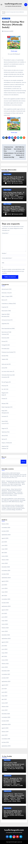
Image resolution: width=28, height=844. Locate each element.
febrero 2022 (5, 663)
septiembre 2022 (6, 638)
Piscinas (4, 385)
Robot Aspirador (6, 407)
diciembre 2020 (6, 713)
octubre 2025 (5, 531)
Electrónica (5, 332)
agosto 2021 (5, 685)
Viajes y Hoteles (6, 442)
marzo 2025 (5, 556)
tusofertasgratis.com (13, 4)
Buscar (4, 457)
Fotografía (4, 345)
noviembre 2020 (6, 717)
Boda (3, 395)
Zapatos (4, 446)
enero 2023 (5, 631)
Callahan (4, 448)
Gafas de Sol (5, 364)
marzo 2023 (5, 624)
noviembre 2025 (6, 527)
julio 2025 (4, 542)
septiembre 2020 (6, 724)
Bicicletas (4, 316)
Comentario (5, 233)
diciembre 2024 (6, 567)
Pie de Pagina (5, 382)
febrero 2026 (5, 524)
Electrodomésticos (6, 328)
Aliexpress (4, 412)
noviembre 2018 (6, 738)
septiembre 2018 (6, 746)
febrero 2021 (5, 706)
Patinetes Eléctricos (7, 375)
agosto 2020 (5, 728)
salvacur (9, 183)
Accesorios (4, 377)
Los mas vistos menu (7, 371)
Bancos (4, 300)
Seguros (4, 428)
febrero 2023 (5, 627)
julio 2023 (4, 613)
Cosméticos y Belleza (7, 303)
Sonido (3, 355)
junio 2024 (4, 588)
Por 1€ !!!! (4, 389)
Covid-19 (4, 423)
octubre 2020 (5, 721)
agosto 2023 (5, 610)
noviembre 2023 (6, 599)
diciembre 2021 (6, 670)
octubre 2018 (5, 742)
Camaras (4, 334)
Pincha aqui (14, 51)
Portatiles (4, 348)
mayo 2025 (5, 549)
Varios (3, 435)
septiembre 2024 (6, 577)
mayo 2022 (5, 653)
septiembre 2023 (6, 606)
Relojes (3, 403)
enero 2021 (5, 710)
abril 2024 (4, 595)
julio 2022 (4, 645)
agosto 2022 (5, 642)
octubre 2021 (5, 678)
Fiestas (3, 398)
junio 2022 (4, 649)
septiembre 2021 (6, 681)
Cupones (4, 307)
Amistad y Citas (6, 292)
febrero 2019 (5, 731)
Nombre (4, 253)
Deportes (4, 314)
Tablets (4, 359)
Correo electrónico (7, 258)
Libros (3, 367)
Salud (3, 421)
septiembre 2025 (6, 534)
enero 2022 (5, 667)
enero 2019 (5, 735)
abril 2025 (4, 552)
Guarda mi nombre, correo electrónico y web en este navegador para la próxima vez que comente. (13, 271)
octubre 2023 (5, 602)
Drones (3, 341)
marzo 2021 (5, 703)
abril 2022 (4, 656)
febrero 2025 (5, 559)
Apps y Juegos (6, 18)
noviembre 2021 (6, 674)
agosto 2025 (5, 538)
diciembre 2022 (6, 635)
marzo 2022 (5, 660)
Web (3, 262)
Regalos (4, 392)
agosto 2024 (5, 581)
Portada (3, 11)
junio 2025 (4, 545)
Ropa (3, 410)
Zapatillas (4, 323)
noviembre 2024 (6, 570)
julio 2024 (4, 584)
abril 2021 (4, 699)
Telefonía (4, 432)
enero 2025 (5, 563)
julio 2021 (4, 688)
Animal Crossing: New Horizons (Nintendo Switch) (13, 25)
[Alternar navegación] (1, 4)
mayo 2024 (5, 592)
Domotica (4, 338)
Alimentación (5, 289)
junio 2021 (4, 692)
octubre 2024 (5, 574)
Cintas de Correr (6, 320)
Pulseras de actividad (7, 352)
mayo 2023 (5, 620)
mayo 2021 (4, 695)
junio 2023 (4, 617)
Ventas (3, 439)
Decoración (5, 310)
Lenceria (4, 416)
